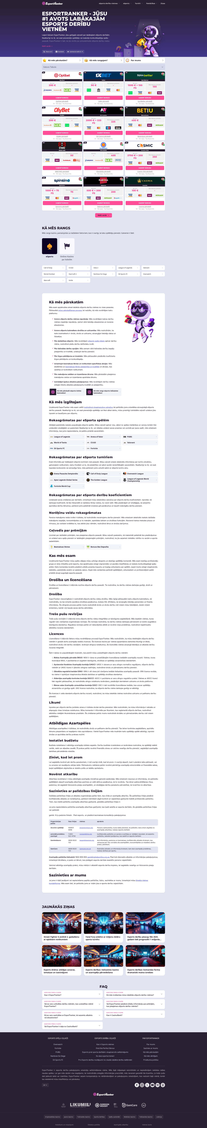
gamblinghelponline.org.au (98, 857)
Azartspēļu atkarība (121, 1125)
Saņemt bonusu (62, 98)
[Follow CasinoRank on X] (147, 1085)
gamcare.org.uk (85, 849)
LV (44, 1085)
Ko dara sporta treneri (105, 1056)
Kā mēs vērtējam (151, 1056)
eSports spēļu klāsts (96, 341)
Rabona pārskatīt (103, 207)
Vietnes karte (147, 1125)
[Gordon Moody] (102, 1105)
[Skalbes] (115, 1105)
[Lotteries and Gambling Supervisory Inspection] (63, 1105)
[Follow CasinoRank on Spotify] (157, 1085)
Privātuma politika (150, 1060)
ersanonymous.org (86, 828)
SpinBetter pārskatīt (145, 101)
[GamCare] (129, 1105)
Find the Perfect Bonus (105, 1048)
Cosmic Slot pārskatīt (145, 171)
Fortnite (58, 1048)
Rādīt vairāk (102, 215)
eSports (126, 3)
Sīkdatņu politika (94, 1125)
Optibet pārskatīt (62, 101)
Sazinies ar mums (151, 1048)
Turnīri (138, 3)
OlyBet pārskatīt (62, 136)
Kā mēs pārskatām (150, 1052)
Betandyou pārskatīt (145, 136)
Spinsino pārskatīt (62, 207)
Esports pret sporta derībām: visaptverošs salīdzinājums (105, 1052)
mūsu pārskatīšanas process (70, 310)
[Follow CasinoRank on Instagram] (142, 1085)
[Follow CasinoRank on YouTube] (152, 1085)
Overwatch (57, 1044)
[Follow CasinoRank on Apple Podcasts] (163, 1085)
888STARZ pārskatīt (62, 171)
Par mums (151, 1044)
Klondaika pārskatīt (103, 171)
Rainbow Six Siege (58, 1056)
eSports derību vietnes (108, 3)
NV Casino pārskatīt (103, 136)
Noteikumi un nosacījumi (64, 1125)
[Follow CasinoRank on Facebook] (137, 1085)
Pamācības (150, 3)
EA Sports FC (58, 1060)
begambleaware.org (87, 840)
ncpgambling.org (86, 834)
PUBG (58, 1052)
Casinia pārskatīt (145, 207)
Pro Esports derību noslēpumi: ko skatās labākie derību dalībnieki (105, 1060)
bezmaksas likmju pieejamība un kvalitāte (82, 367)
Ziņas (163, 3)
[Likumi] (80, 1105)
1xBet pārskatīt (103, 101)
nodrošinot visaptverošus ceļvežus (98, 407)
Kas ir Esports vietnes (105, 1044)
